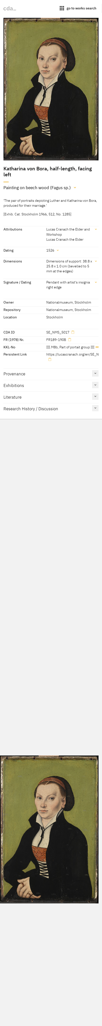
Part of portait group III (76, 347)
